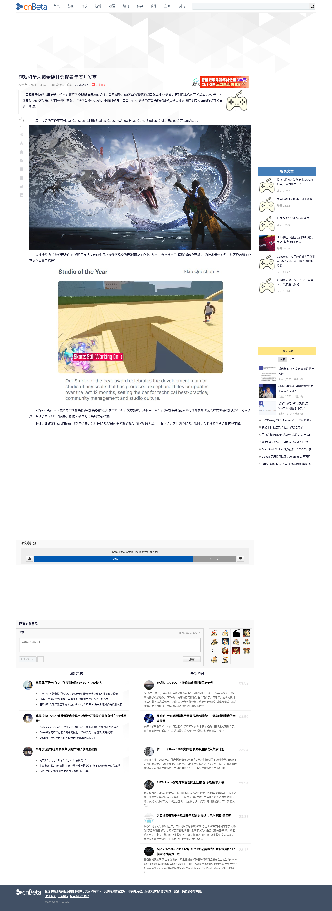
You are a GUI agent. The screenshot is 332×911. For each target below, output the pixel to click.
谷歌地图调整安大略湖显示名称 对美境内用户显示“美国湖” (195, 815)
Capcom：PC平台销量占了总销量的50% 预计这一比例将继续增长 (296, 261)
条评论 (101, 84)
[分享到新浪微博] (21, 134)
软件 (153, 6)
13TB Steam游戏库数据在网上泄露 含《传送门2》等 (190, 782)
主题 (167, 6)
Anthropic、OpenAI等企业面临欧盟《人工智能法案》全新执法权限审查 (79, 727)
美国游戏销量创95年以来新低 (294, 198)
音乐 (84, 6)
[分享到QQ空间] (21, 143)
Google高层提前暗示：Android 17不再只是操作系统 (293, 456)
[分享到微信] (21, 160)
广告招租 (63, 896)
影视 (70, 6)
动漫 (112, 6)
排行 (182, 6)
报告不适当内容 (79, 896)
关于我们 (50, 896)
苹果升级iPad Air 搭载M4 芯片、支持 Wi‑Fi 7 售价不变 (294, 434)
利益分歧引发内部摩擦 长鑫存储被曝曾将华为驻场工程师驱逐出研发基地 (80, 765)
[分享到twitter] (21, 186)
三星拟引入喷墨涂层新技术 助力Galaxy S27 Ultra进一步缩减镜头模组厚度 (81, 704)
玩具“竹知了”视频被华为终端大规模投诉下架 (64, 771)
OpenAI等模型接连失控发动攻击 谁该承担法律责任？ (69, 737)
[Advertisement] (166, 40)
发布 (192, 659)
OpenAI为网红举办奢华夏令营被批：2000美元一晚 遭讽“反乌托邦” (76, 732)
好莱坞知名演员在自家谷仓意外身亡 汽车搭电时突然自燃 (296, 442)
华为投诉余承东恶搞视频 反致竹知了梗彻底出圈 (66, 749)
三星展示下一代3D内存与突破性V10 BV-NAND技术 (69, 682)
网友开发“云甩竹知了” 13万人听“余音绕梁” (63, 760)
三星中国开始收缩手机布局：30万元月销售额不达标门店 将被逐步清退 (79, 693)
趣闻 (126, 6)
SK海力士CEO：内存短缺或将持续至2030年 (185, 682)
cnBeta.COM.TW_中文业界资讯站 (31, 6)
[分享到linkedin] (21, 195)
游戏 (98, 6)
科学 (140, 6)
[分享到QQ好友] (21, 152)
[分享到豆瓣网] (21, 169)
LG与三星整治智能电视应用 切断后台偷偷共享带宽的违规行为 (74, 699)
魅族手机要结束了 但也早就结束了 (282, 427)
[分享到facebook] (21, 178)
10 (260, 464)
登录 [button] (21, 632)
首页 (57, 6)
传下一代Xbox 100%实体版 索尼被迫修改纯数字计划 (190, 749)
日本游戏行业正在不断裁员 (293, 218)
